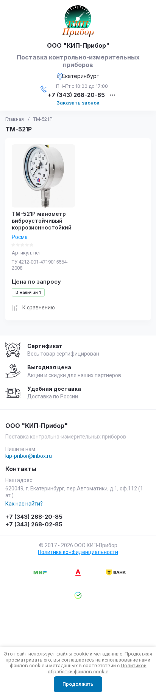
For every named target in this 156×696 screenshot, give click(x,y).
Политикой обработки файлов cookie (97, 668)
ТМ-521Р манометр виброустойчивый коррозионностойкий (42, 221)
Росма (20, 237)
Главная (14, 119)
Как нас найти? (24, 504)
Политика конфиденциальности (78, 552)
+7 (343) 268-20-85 (76, 95)
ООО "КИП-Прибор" (78, 45)
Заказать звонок (78, 102)
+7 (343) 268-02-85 (33, 524)
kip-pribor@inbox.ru (28, 456)
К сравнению (38, 307)
